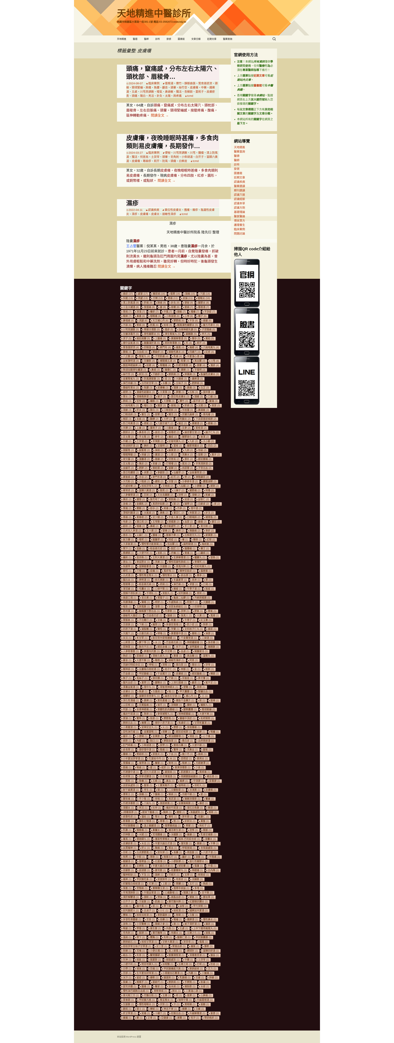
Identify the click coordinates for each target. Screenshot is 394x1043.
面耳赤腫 (129, 986)
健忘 (216, 521)
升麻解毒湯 (197, 1013)
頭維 (198, 396)
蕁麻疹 (147, 161)
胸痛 (159, 848)
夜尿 (216, 405)
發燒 (166, 530)
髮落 (148, 785)
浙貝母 (188, 942)
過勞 (189, 504)
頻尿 (127, 419)
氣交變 (128, 539)
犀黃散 (210, 535)
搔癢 (187, 209)
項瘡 (127, 410)
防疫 (214, 964)
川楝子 (178, 490)
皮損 (188, 298)
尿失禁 (162, 852)
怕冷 (195, 1017)
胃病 (127, 311)
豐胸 (154, 937)
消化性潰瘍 (131, 700)
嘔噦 (177, 919)
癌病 (202, 754)
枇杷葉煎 (207, 718)
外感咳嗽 (129, 486)
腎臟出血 (204, 691)
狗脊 (207, 624)
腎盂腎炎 (166, 1000)
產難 (181, 1017)
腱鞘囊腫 (190, 709)
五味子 (181, 383)
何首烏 (144, 156)
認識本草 (239, 203)
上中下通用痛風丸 (204, 928)
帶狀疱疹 (211, 1017)
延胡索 (144, 870)
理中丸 (149, 687)
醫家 (159, 986)
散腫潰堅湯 (176, 955)
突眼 (166, 664)
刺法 (143, 374)
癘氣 (195, 946)
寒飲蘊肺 (164, 915)
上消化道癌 (179, 682)
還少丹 (187, 754)
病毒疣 (174, 432)
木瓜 (145, 843)
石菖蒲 (160, 861)
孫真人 (186, 615)
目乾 (127, 852)
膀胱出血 (129, 723)
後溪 (205, 437)
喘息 (127, 606)
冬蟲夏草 (180, 580)
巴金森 (128, 673)
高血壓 (199, 361)
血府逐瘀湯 (206, 740)
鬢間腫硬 (156, 955)
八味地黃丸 (211, 347)
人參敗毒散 (131, 651)
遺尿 (161, 405)
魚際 (127, 857)
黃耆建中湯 (179, 633)
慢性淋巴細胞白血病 (136, 991)
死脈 (127, 709)
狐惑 (154, 718)
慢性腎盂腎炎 (148, 575)
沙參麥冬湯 (190, 481)
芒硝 (173, 678)
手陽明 (199, 369)
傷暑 (198, 866)
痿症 (203, 803)
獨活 (179, 91)
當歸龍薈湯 (147, 566)
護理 (141, 499)
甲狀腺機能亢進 (174, 968)
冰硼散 (176, 834)
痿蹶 (186, 1009)
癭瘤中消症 (187, 718)
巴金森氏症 (154, 615)
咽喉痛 (155, 316)
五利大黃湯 (160, 557)
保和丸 (199, 785)
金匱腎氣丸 (131, 378)
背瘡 (157, 463)
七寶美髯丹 (165, 785)
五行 (193, 883)
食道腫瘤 (193, 727)
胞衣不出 (145, 647)
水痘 (205, 986)
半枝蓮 (187, 410)
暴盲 (127, 660)
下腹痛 (158, 794)
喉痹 (186, 763)
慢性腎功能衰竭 (151, 544)
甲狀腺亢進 (147, 1000)
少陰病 (144, 481)
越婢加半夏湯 (198, 910)
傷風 (203, 942)
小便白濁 (156, 950)
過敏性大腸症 (132, 615)
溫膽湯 (144, 459)
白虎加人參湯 (132, 530)
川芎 (192, 152)
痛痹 (184, 781)
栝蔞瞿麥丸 (179, 870)
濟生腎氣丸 (173, 334)
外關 (127, 441)
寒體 (180, 883)
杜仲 (157, 807)
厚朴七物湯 (147, 821)
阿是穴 (192, 602)
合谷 (143, 477)
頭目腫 (158, 678)
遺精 (185, 369)
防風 (165, 161)
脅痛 (189, 553)
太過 (127, 906)
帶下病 (169, 906)
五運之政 (185, 964)
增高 (141, 968)
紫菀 (164, 490)
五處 (134, 91)
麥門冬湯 (159, 477)
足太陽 (128, 437)
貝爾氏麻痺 (190, 414)
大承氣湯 (129, 544)
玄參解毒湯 (181, 557)
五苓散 (158, 521)
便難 (187, 687)
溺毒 (159, 606)
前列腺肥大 (131, 910)
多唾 (198, 888)
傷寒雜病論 (173, 825)
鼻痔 (180, 530)
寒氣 (212, 611)
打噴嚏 (171, 463)
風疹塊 (169, 571)
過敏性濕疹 (169, 214)
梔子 (161, 396)
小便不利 (129, 964)
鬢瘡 (209, 799)
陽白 (143, 95)
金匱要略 (150, 731)
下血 (173, 754)
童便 (214, 1013)
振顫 (205, 1004)
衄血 (127, 955)
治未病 (174, 986)
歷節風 (169, 718)
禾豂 (127, 428)
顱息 (165, 87)
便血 (127, 562)
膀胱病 (174, 982)
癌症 (128, 293)
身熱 (127, 924)
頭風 (209, 933)
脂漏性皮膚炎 (210, 374)
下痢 (143, 624)
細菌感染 (172, 959)
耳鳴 (141, 950)
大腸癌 (181, 378)
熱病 (207, 883)
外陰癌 (214, 857)
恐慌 (182, 495)
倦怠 (127, 535)
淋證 (209, 633)
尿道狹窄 (164, 879)
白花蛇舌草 (149, 383)
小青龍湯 (129, 727)
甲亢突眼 (200, 906)
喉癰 (214, 731)
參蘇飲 (162, 472)
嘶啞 (127, 571)
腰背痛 (128, 799)
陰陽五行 (170, 857)
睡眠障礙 (129, 454)
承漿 (148, 472)
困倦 (201, 687)
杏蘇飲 (188, 91)
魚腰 (156, 87)
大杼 (168, 419)
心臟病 (203, 553)
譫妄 (214, 955)
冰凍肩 (194, 790)
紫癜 (127, 982)
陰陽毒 (128, 584)
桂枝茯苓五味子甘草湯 (137, 946)
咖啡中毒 (185, 1000)
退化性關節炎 (198, 861)
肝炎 (141, 410)
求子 (127, 338)
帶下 (141, 937)
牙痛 (161, 620)
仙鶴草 (178, 472)
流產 (159, 562)
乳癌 (177, 356)
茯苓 (209, 664)
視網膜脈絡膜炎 (191, 776)
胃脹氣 (128, 620)
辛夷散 (158, 441)
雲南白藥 (180, 745)
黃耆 (177, 655)
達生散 (155, 928)
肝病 (189, 405)
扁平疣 (198, 401)
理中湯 (196, 508)
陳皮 (143, 463)
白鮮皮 (183, 161)
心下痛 (208, 736)
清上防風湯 (131, 302)
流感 (143, 298)
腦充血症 (129, 682)
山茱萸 (128, 642)
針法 (209, 512)
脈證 (143, 933)
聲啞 (161, 629)
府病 (164, 584)
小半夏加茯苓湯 (133, 758)
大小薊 (208, 441)
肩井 (216, 454)
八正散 (128, 356)
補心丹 (191, 696)
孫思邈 (213, 642)
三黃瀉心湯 (194, 991)
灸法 (127, 638)
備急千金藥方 (185, 700)
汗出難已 (145, 620)
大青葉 (165, 392)
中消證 (198, 781)
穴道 (205, 293)
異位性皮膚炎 (173, 209)
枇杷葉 (128, 776)
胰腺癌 (194, 530)
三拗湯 (207, 638)
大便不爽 (206, 714)
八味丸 (149, 803)
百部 (127, 973)
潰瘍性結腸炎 (146, 392)
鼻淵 (127, 866)
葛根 (177, 445)
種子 (202, 316)
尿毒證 (214, 781)
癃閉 (157, 624)
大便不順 (198, 745)
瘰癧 (191, 834)
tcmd (190, 95)
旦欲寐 (128, 624)
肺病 (127, 401)
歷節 (177, 727)
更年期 (187, 816)
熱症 (127, 655)
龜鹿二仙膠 (181, 597)
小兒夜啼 (198, 606)
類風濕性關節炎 (187, 325)
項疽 (193, 736)
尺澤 (153, 883)
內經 (141, 740)
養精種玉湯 (160, 888)
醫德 (135, 38)
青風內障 (182, 566)
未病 (141, 419)
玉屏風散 (143, 606)
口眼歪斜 (170, 410)
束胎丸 (167, 593)
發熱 (214, 557)
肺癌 (161, 302)
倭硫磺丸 (143, 839)
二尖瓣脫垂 (176, 790)
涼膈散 (197, 879)
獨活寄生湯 (176, 830)
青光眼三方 (131, 995)
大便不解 (143, 660)
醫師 (146, 38)
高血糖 (192, 655)
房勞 (164, 745)
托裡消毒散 (184, 365)
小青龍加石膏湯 (172, 973)
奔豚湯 (194, 512)
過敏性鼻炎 (176, 352)
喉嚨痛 (165, 365)
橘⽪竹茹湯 (174, 807)
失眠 (128, 298)
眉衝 (202, 454)
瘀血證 (186, 575)
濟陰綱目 (202, 477)
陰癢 (143, 781)
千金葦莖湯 (189, 638)
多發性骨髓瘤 (132, 919)
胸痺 (167, 812)
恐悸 (193, 830)
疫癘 (154, 571)
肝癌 (148, 302)
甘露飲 (149, 361)
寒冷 (127, 548)
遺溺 (159, 454)
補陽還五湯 (168, 361)
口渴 (207, 584)
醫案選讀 (239, 186)
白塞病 (158, 691)
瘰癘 (127, 1017)
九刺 (189, 450)
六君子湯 (209, 852)
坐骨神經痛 (144, 709)
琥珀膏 (183, 866)
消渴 (141, 311)
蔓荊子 (199, 91)
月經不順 (188, 794)
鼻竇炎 (158, 830)
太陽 (168, 95)
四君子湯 (129, 629)
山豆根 (128, 705)
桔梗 (150, 365)
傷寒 (175, 293)
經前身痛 (164, 647)
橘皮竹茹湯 (131, 714)
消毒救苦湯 (197, 955)
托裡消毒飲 (131, 803)
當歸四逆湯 (211, 950)
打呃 (201, 964)
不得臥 (151, 593)
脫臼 (154, 740)
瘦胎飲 (190, 986)
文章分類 (196, 38)
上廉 (141, 428)
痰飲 (127, 740)
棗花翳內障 (176, 901)
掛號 (169, 38)
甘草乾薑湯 (202, 723)
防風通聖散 (152, 378)
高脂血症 (177, 897)
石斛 (193, 392)
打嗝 (141, 571)
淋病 (159, 450)
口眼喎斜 (193, 517)
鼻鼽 (164, 512)
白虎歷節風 (144, 852)
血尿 (189, 521)
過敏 (181, 311)
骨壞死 (199, 562)
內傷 (170, 928)
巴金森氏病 (174, 642)
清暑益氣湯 (131, 687)
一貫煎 (128, 781)
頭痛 (134, 95)
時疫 (173, 539)
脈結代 (158, 982)
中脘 (141, 857)
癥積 (145, 723)
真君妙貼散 (160, 504)
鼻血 (170, 781)
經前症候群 (184, 731)
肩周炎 (202, 758)
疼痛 (168, 508)
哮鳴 (161, 633)
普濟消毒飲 (183, 767)
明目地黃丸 (149, 964)
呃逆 (159, 602)
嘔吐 (148, 405)
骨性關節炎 (152, 334)
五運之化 (193, 933)
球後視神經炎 (169, 687)
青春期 (128, 1000)
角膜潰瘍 (129, 602)
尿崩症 (142, 655)
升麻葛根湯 (205, 1000)
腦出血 (128, 580)
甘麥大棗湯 (170, 942)
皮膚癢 (194, 87)
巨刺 (148, 495)
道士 (141, 1009)
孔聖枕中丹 (157, 758)
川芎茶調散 (147, 91)
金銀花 (128, 468)
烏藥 (164, 919)
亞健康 (166, 1017)
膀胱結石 (129, 942)
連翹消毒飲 (192, 799)
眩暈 (185, 361)
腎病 (141, 325)
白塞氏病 (145, 633)
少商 (200, 767)
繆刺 (159, 481)
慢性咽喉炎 (147, 1004)
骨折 (209, 530)
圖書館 (181, 38)
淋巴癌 (178, 584)
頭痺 (159, 874)
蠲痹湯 (192, 919)
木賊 (143, 834)
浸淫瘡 (128, 588)
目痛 (154, 968)
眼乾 (213, 812)
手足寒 (170, 651)
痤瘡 (207, 320)
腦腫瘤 (190, 548)
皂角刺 (175, 156)
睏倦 (159, 660)
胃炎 (127, 396)
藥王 (205, 548)
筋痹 (201, 731)
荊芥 (156, 161)
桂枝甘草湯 (149, 942)
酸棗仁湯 (184, 937)
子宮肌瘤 (161, 356)
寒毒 (164, 821)
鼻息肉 (144, 432)
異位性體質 (131, 472)
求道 (193, 584)
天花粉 (128, 481)
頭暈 (173, 87)
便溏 (127, 718)
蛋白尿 (181, 664)
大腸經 (208, 602)
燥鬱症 (128, 696)
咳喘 (159, 799)
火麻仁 (142, 535)
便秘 (168, 152)
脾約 (148, 445)
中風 (168, 311)
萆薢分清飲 (152, 329)
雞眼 (181, 812)
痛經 (193, 347)
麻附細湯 (190, 544)
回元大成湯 (152, 772)
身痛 (127, 504)
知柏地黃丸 (202, 566)
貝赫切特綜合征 (133, 664)
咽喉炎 (204, 298)
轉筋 (214, 673)
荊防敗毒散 (173, 343)
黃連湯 (197, 423)
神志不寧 (170, 1009)
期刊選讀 (239, 190)
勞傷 (141, 928)
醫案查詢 (227, 38)
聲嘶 (145, 602)
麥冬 (159, 437)
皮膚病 (181, 673)
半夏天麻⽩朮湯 (165, 843)
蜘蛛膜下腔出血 (149, 611)
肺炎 (176, 991)
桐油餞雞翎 (176, 736)
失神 (127, 959)
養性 (173, 816)
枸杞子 (204, 825)
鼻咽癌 (128, 320)
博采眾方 (239, 220)
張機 (143, 794)
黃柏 (209, 338)
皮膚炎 (155, 214)
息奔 (196, 580)
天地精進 (121, 38)
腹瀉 (213, 401)
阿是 (193, 660)
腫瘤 (201, 152)
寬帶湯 (144, 763)
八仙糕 (183, 486)
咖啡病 (183, 785)
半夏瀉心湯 (195, 356)
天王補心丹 (160, 320)
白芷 (205, 387)
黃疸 (127, 499)
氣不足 (210, 682)
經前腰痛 (204, 459)
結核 (127, 526)
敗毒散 (128, 821)
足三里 (161, 946)
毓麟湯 (128, 861)
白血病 (142, 352)
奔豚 (185, 669)
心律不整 (161, 588)
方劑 (158, 298)
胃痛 (127, 508)
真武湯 (174, 799)
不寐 (127, 325)
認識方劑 (239, 207)
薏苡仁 (178, 512)
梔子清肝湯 (192, 924)
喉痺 (127, 316)
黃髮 (205, 821)
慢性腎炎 (169, 575)
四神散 (128, 834)
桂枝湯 (178, 910)
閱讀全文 (160, 115)
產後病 (128, 477)
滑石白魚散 (195, 807)
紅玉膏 (206, 620)
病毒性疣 (129, 816)
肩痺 (148, 700)
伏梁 (164, 1004)
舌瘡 (200, 977)
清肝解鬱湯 (131, 897)
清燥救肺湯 (144, 396)
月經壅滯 (202, 763)
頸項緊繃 (137, 87)
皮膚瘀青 (129, 843)
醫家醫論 (239, 216)
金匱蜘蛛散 (186, 803)
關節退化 (188, 437)
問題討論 (239, 233)
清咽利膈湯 (131, 512)
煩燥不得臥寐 (132, 593)
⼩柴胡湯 (148, 745)
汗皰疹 (158, 374)
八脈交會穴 (165, 423)
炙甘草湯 (129, 1013)
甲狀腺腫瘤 (131, 825)
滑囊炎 (210, 839)
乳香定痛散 (208, 834)
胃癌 (173, 298)
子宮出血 (204, 468)
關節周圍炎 (195, 445)
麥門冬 (165, 347)
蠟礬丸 (199, 557)
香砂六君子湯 (164, 723)
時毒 (209, 490)
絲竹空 (183, 87)
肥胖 (143, 468)
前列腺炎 (184, 419)
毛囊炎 (144, 588)
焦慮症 (183, 723)
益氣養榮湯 (197, 472)
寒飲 (154, 857)
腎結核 (142, 754)
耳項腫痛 (159, 834)
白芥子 (199, 156)
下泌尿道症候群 (206, 419)
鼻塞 (141, 316)
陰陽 (180, 915)
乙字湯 (142, 441)
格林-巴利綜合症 (189, 839)
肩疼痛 (177, 95)
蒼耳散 (160, 870)
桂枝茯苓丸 (149, 486)
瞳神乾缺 (129, 874)
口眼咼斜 (129, 414)
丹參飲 (170, 611)
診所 (157, 38)
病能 (141, 959)
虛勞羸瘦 (196, 647)
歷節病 (178, 320)
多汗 (180, 647)
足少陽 (158, 517)
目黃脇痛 (145, 705)
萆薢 (190, 825)
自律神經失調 (187, 329)
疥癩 (175, 553)
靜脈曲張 (189, 83)
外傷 (212, 866)
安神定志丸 (149, 727)
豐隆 (127, 915)
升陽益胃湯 (152, 892)
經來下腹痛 (150, 812)
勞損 (161, 897)
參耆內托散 (152, 651)
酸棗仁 (170, 369)
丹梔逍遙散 (202, 597)
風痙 (214, 615)
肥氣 (198, 611)
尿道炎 (158, 754)
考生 (148, 790)
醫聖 (159, 763)
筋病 (189, 307)
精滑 (212, 807)
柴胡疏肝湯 (131, 445)
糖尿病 (159, 293)
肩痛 (148, 87)
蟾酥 (154, 401)
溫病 (127, 937)
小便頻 (142, 736)
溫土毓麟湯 (152, 825)
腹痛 (145, 986)
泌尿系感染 (131, 785)
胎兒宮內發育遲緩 (164, 638)
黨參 (201, 575)
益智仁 (203, 499)
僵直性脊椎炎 (164, 839)
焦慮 (143, 691)
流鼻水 (187, 454)
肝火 (145, 848)
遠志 (182, 423)
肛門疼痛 (129, 745)
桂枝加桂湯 (144, 915)
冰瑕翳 (167, 964)
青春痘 (142, 517)
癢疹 (195, 209)
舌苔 (150, 919)
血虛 (185, 651)
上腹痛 (160, 338)
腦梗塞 (206, 571)
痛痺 (127, 879)
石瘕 (157, 781)
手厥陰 (190, 982)
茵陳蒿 (128, 647)
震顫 (141, 508)
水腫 (166, 383)
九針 (193, 441)
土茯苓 (155, 156)
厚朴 (189, 459)
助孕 (154, 508)
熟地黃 (128, 611)
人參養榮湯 (131, 495)
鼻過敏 (169, 91)
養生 (145, 414)
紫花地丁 (156, 499)
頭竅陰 (128, 450)
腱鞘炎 (160, 682)
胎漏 (205, 982)
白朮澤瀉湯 (168, 776)
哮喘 (153, 664)
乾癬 (209, 495)
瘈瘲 (177, 588)
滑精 (196, 495)
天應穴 (128, 633)
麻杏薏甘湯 (192, 432)
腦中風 (142, 906)
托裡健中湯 (131, 772)
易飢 (161, 553)
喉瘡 (127, 928)
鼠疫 (141, 977)
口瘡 (212, 396)
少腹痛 (207, 973)
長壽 (177, 852)
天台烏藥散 (165, 495)
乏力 (212, 968)
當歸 (173, 468)
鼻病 (155, 369)
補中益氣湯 (131, 343)
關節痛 (194, 490)
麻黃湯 (174, 450)
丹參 (181, 508)
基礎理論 (239, 212)
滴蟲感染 (197, 812)
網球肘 (192, 950)
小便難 (199, 486)
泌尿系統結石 (178, 606)
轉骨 (197, 539)
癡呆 (127, 736)
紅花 (175, 477)
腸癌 (171, 615)
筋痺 (214, 700)
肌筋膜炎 (187, 772)
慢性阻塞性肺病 (179, 562)
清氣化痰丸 (160, 655)
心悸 (189, 316)
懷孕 (196, 338)
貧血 (173, 848)
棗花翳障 (159, 933)
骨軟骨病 (160, 991)
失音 (141, 955)
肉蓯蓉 (187, 468)
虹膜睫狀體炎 (198, 901)
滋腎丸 (208, 655)
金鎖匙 (142, 504)
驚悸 (177, 749)
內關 (192, 973)
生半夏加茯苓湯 (147, 973)
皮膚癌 (210, 790)
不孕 (193, 320)
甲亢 (206, 334)
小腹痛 (171, 428)
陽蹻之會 (190, 892)
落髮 (127, 888)
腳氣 (207, 749)
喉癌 (141, 767)
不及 (145, 874)
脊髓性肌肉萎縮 (167, 709)
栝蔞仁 (203, 816)
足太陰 (128, 463)
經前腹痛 (198, 673)
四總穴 (194, 352)
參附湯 (144, 580)
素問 (145, 682)
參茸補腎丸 (165, 714)
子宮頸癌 (208, 329)
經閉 (127, 392)
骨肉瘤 (208, 414)
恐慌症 (186, 758)
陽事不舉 (172, 535)
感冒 (143, 293)
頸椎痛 (142, 830)
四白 (212, 445)
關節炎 (203, 302)
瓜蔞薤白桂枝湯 (149, 669)
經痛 (212, 423)
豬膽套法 (201, 651)
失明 (168, 937)
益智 (184, 906)
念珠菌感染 (208, 848)
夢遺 (180, 392)
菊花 (161, 705)
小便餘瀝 (177, 861)
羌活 (151, 95)
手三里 (190, 526)
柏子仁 (170, 669)
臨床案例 (153, 83)
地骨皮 (181, 879)
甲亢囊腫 (186, 691)
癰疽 (173, 437)
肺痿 (213, 977)
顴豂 (154, 419)
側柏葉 (158, 468)
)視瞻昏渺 (130, 812)
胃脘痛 (174, 499)
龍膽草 (158, 539)
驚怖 (141, 718)
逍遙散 (174, 521)
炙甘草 (142, 638)
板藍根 (144, 450)
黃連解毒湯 (179, 338)
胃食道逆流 (205, 83)
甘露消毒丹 (131, 334)
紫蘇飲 (155, 959)
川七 (164, 910)
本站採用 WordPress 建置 (129, 1036)
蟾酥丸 (206, 705)
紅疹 (209, 352)
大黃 (201, 615)
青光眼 (206, 526)
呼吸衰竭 (188, 848)
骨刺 (201, 593)
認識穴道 (239, 194)
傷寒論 (144, 861)
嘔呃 (143, 539)
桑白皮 (187, 740)
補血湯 (212, 776)
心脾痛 (206, 995)
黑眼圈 (190, 1004)
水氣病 (149, 512)
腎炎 (159, 816)
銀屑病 (170, 772)
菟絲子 (142, 678)
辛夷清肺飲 (131, 892)
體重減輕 (209, 481)
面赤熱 (142, 557)
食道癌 (149, 307)
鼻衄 (154, 526)
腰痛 (127, 352)
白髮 (193, 915)
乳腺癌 (185, 977)
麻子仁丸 (212, 432)
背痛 (145, 1013)
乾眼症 (203, 874)
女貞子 (149, 910)
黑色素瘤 (164, 700)
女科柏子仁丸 (194, 629)
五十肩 (151, 530)
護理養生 (239, 225)
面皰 (141, 548)
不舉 (214, 843)
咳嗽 (175, 307)
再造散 (192, 852)
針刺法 (190, 821)
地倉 (127, 521)
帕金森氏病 (147, 584)
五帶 (189, 874)
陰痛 (164, 749)
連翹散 (213, 647)
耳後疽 (187, 678)
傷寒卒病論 (181, 888)
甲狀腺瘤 (145, 673)
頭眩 (148, 897)
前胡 (189, 499)
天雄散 (165, 566)
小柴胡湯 (187, 156)
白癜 (200, 1009)
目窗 (173, 481)
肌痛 (159, 901)
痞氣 (148, 423)
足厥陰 (142, 866)
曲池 (159, 432)
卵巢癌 (190, 374)
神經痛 (197, 870)
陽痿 (159, 459)
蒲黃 (177, 387)
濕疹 (132, 203)
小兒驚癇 (143, 924)
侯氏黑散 (161, 580)
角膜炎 (176, 933)
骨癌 (127, 517)
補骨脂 (210, 517)
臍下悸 (144, 642)
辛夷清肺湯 (203, 463)
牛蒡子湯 (193, 588)
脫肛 (175, 548)
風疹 (169, 329)
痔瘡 (145, 454)
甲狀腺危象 (144, 879)
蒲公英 (142, 521)
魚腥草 (128, 566)
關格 (196, 633)
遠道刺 (169, 977)
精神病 (128, 669)
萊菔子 (162, 597)
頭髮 (200, 857)
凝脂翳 (146, 629)
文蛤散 (144, 901)
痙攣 (166, 731)
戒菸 (165, 767)
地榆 (202, 450)
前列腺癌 (185, 593)
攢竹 (179, 83)
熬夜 (148, 714)
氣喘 (175, 405)
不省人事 (175, 517)
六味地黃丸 (131, 405)
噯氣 (159, 91)
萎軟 (208, 946)
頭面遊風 (166, 803)
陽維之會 (161, 924)
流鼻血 (192, 749)
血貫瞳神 (129, 848)
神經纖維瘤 (195, 642)
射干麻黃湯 (131, 790)
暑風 (127, 839)
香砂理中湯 (147, 749)
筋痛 (127, 767)
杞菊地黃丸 (176, 441)
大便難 (169, 401)
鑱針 (186, 857)
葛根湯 (169, 83)
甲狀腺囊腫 (203, 937)
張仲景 (208, 392)
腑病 (127, 1009)
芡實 (175, 629)
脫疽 (209, 588)
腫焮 (191, 705)
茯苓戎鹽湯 (147, 776)
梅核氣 (207, 544)
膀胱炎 (128, 432)
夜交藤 (128, 459)
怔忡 (141, 401)
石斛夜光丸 (192, 535)
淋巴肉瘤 (129, 383)
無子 (127, 678)
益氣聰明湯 (131, 361)
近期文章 (211, 38)
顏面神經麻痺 (132, 365)
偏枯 (145, 816)
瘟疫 (212, 629)
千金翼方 (164, 673)
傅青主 (128, 794)
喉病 (173, 794)
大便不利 (145, 553)
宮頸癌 (142, 888)
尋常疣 (128, 490)
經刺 (214, 486)
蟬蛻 (154, 1009)
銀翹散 (191, 334)
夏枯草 (208, 897)
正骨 (152, 1017)
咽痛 (141, 526)
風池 (186, 463)
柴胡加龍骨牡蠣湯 (134, 369)
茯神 (185, 611)
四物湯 (149, 347)
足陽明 (162, 445)
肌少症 (192, 624)
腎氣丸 (144, 356)
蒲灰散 (186, 843)
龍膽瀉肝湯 (152, 343)
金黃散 (158, 736)
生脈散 (128, 1004)
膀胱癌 (174, 374)
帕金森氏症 (158, 548)
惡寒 (159, 414)
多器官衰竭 (174, 624)
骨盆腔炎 (143, 562)
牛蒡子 (190, 620)
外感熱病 (175, 602)
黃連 (201, 843)
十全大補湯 (131, 307)
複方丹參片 (211, 325)
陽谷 (196, 664)
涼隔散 (176, 705)
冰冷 (127, 977)
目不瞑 (207, 892)
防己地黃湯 (131, 423)
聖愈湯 (201, 428)
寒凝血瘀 (179, 946)
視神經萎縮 (186, 714)
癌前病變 (143, 338)
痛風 (180, 347)
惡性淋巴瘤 (131, 731)
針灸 (159, 95)
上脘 (166, 883)
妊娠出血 (177, 1013)
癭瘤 (127, 754)
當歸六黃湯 (147, 490)
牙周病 (167, 486)
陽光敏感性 (171, 526)
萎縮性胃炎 (131, 387)
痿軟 (154, 977)
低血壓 (172, 544)
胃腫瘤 (128, 763)
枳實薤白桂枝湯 (133, 883)
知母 (168, 325)
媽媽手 (142, 982)
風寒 (191, 995)
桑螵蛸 (128, 553)
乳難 (127, 830)
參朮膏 (203, 678)
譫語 (209, 924)
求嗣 (143, 320)
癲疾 (127, 557)
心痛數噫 (171, 892)
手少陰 (144, 799)
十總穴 (160, 1013)
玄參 (186, 428)
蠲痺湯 (197, 378)
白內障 (213, 870)
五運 (166, 995)
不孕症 (209, 311)
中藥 (204, 87)
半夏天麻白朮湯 (163, 866)
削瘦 (127, 950)
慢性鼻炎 (209, 919)
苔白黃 (146, 597)
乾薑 (175, 620)
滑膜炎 (128, 807)
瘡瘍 (202, 521)
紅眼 (211, 539)
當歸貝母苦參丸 (149, 696)
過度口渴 (129, 597)
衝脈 (207, 830)
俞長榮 (128, 749)
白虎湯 (128, 575)
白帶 (127, 968)
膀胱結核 (196, 968)
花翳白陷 (150, 995)
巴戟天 (174, 874)
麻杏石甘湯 (173, 696)
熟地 (173, 763)
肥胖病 (197, 383)
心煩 (173, 454)
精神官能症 (187, 571)
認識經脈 (239, 199)
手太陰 (144, 437)
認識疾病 (153, 209)
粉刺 (209, 669)
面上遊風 (175, 950)
